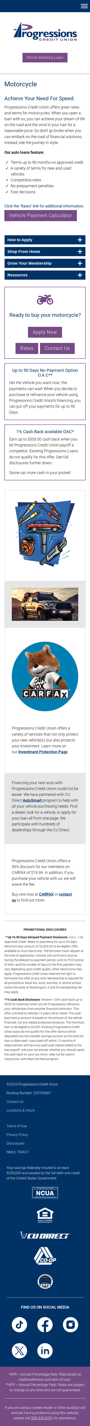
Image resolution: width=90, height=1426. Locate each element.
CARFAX (46, 894)
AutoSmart (32, 800)
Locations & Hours (21, 1110)
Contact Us (15, 1102)
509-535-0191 (42, 1418)
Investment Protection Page (43, 752)
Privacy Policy (17, 1135)
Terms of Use (17, 1126)
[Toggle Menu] (84, 6)
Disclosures (15, 1143)
